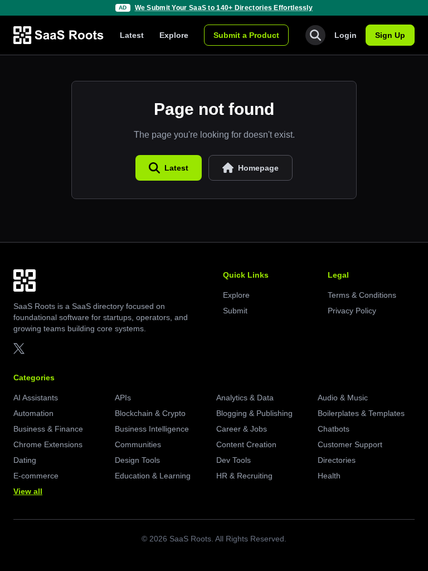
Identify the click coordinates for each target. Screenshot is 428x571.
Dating (24, 460)
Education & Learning (153, 475)
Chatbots (333, 428)
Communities (138, 444)
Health (329, 475)
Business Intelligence (152, 428)
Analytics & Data (245, 397)
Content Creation (246, 444)
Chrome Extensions (47, 444)
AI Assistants (35, 397)
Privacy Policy (352, 310)
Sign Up (390, 35)
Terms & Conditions (362, 295)
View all (27, 491)
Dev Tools (233, 460)
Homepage (258, 167)
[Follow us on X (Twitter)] (19, 348)
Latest (132, 35)
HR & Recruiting (244, 475)
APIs (123, 397)
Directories (337, 460)
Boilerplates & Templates (361, 413)
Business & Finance (48, 428)
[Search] (315, 35)
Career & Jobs (241, 428)
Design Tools (137, 460)
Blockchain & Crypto (150, 413)
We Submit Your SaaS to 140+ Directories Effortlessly (224, 8)
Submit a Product (246, 35)
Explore (173, 35)
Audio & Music (343, 397)
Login (345, 35)
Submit (235, 310)
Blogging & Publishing (254, 413)
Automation (33, 413)
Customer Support (350, 444)
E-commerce (36, 475)
